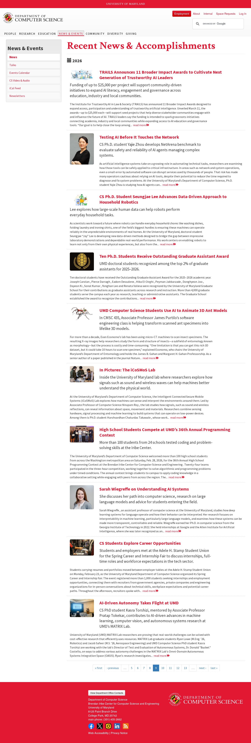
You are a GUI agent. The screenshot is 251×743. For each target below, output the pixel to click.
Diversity (115, 33)
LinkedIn (117, 726)
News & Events (71, 33)
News (13, 57)
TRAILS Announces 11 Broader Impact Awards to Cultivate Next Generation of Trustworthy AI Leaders (160, 74)
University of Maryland (125, 4)
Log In (242, 13)
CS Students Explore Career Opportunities (140, 543)
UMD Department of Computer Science (33, 17)
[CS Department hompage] (205, 698)
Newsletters (17, 96)
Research (27, 33)
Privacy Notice (119, 733)
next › (202, 668)
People (10, 33)
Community (95, 33)
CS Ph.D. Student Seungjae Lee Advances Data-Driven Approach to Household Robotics (163, 199)
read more (139, 125)
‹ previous (113, 668)
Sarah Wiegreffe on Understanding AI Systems (144, 489)
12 (177, 668)
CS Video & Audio (19, 80)
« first (98, 668)
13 (185, 668)
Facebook (91, 726)
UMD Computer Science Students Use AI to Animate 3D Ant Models (163, 310)
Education (47, 33)
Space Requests (225, 13)
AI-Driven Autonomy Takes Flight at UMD (139, 603)
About (196, 13)
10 (162, 668)
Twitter (100, 726)
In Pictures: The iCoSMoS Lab (127, 370)
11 (170, 668)
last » (214, 668)
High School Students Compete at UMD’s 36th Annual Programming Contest (164, 432)
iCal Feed (15, 88)
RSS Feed (126, 726)
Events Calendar (19, 73)
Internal (208, 13)
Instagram (108, 726)
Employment (181, 13)
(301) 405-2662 (112, 719)
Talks (12, 65)
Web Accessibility (98, 733)
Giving (131, 33)
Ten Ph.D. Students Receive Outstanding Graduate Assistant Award (164, 256)
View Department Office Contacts (106, 692)
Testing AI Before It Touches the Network (139, 137)
